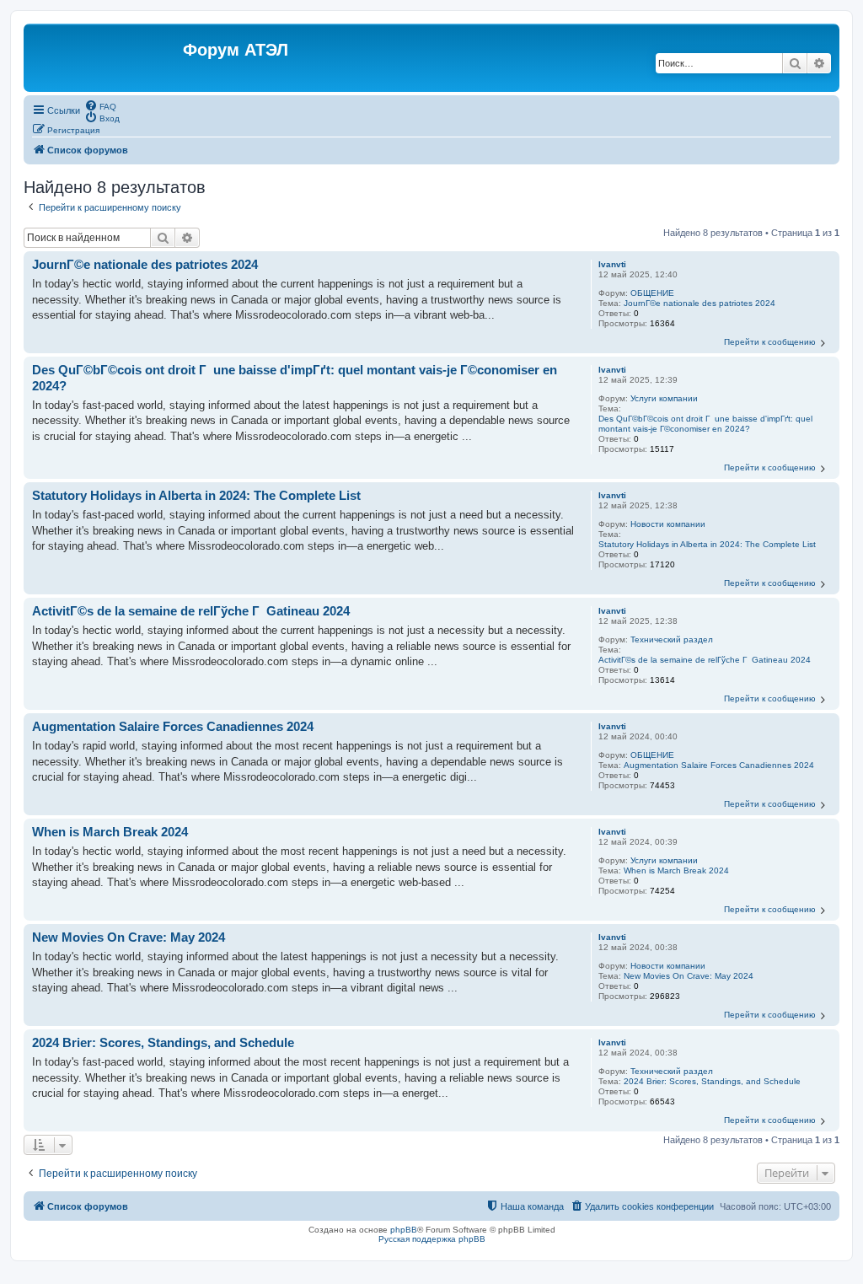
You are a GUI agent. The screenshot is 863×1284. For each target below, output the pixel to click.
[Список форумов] (105, 58)
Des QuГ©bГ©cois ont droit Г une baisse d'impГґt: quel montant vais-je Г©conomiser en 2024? (705, 423)
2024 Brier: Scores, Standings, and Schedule (712, 1081)
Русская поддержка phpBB (431, 1239)
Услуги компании (664, 398)
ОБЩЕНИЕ (652, 293)
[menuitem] (100, 105)
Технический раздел (671, 639)
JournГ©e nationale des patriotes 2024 (699, 303)
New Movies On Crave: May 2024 (688, 975)
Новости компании (667, 524)
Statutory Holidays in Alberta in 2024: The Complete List (707, 544)
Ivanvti (612, 264)
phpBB (403, 1229)
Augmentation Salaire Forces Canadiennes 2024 (719, 765)
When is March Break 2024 (676, 870)
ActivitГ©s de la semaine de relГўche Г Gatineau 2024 (704, 659)
